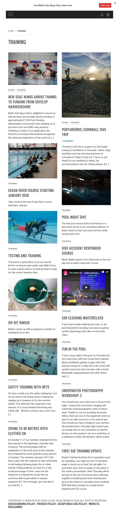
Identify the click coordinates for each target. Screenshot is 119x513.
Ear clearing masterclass (82, 317)
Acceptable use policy (72, 503)
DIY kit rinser (19, 322)
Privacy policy (46, 503)
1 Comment (68, 141)
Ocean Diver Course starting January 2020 (31, 192)
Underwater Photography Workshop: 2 (82, 393)
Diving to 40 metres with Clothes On (28, 430)
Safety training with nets (28, 387)
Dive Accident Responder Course (81, 250)
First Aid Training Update (82, 451)
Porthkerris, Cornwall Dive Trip (84, 132)
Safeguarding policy (21, 503)
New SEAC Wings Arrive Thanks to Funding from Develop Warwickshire (32, 101)
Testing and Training (24, 255)
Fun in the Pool (74, 349)
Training (21, 90)
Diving (11, 90)
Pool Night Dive (74, 217)
